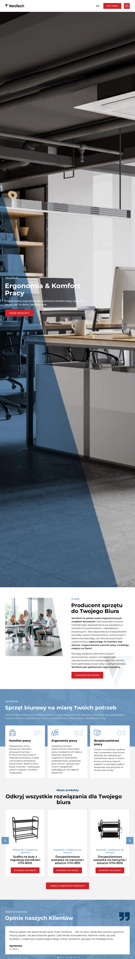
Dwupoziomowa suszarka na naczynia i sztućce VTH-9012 (67, 860)
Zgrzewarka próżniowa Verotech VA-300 (110, 855)
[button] (5, 840)
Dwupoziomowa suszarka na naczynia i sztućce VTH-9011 (25, 860)
